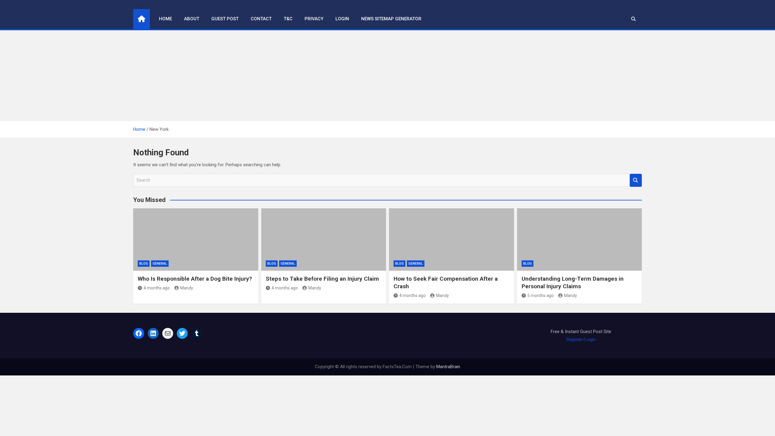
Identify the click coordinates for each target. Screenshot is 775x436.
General (160, 264)
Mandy (186, 288)
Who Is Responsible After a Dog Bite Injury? (195, 278)
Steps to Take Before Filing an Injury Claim (322, 278)
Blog (143, 264)
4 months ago (156, 288)
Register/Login (580, 339)
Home (165, 18)
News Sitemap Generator (391, 18)
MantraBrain (448, 366)
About (191, 18)
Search (636, 180)
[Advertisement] (387, 75)
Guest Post (225, 18)
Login (342, 18)
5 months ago (540, 295)
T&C (288, 18)
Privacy (314, 18)
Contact (261, 18)
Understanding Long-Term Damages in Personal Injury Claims (573, 282)
